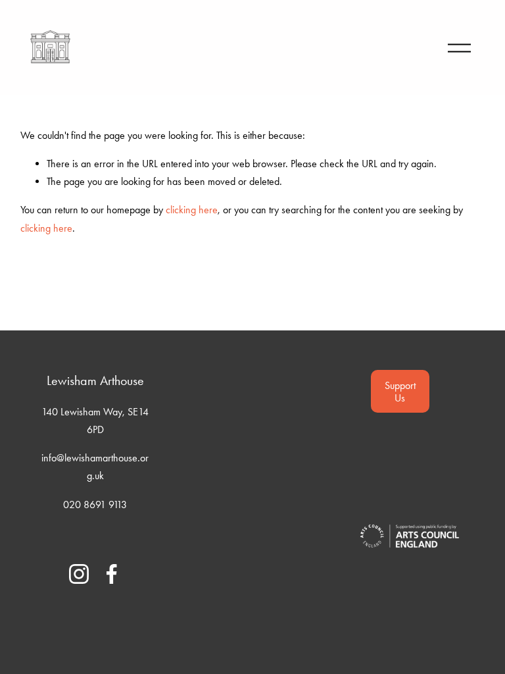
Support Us (400, 391)
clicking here (192, 209)
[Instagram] (78, 573)
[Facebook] (111, 573)
